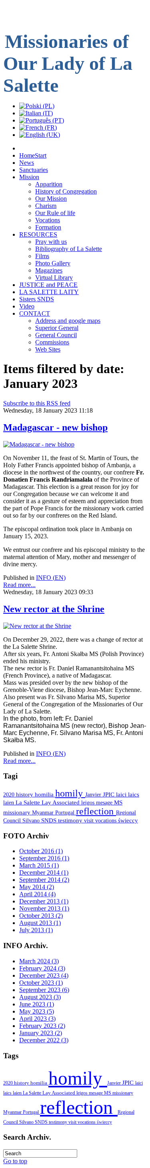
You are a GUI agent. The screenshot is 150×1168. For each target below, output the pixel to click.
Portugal (65, 812)
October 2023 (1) (41, 982)
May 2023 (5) (36, 1011)
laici (122, 794)
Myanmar (43, 812)
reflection (96, 811)
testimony (71, 820)
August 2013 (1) (40, 922)
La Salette (29, 802)
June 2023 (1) (36, 1004)
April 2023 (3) (37, 1018)
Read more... (19, 584)
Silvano (31, 820)
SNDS (49, 820)
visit (89, 820)
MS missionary (118, 1093)
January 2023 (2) (40, 1033)
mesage (105, 802)
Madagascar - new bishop (55, 427)
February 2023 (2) (42, 1025)
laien (9, 802)
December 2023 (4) (43, 975)
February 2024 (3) (42, 968)
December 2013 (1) (43, 901)
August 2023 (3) (40, 997)
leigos (88, 802)
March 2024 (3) (39, 961)
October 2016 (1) (41, 851)
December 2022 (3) (43, 1040)
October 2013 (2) (41, 915)
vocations (106, 820)
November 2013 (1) (44, 908)
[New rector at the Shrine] (37, 626)
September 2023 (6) (44, 989)
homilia (45, 794)
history (25, 794)
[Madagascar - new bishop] (38, 444)
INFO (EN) (51, 577)
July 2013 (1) (36, 930)
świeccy (128, 820)
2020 (9, 794)
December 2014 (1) (43, 872)
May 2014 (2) (36, 886)
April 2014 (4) (37, 894)
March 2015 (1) (39, 865)
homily (70, 793)
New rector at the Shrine (53, 609)
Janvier (94, 794)
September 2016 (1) (44, 858)
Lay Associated (61, 802)
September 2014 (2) (44, 879)
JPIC (109, 794)
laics (133, 794)
